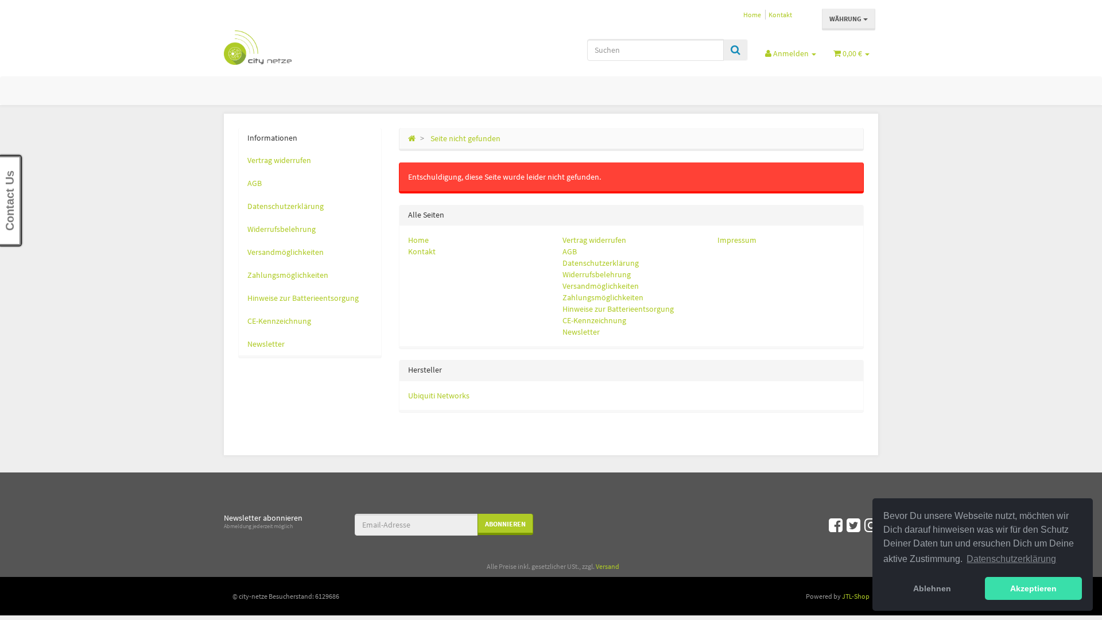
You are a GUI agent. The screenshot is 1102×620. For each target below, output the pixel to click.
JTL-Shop (856, 596)
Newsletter (581, 332)
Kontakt (780, 14)
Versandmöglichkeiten (600, 286)
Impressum (736, 240)
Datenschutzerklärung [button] (1011, 559)
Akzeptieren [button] (1033, 588)
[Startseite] (412, 138)
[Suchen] (735, 50)
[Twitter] (853, 525)
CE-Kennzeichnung (594, 320)
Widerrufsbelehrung (596, 274)
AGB (569, 251)
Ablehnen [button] (932, 588)
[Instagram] (871, 525)
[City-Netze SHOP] (327, 47)
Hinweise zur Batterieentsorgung (618, 309)
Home (752, 14)
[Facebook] (836, 525)
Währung (846, 18)
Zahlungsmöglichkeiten (602, 297)
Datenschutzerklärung (600, 263)
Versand (607, 566)
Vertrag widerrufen (594, 240)
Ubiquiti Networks (438, 395)
